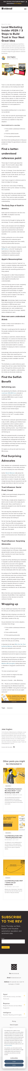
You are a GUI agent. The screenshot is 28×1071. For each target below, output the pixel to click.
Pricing (14, 1021)
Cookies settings (14, 1058)
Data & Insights (14, 1025)
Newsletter (9, 708)
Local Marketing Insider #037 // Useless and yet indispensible (14, 882)
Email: (14, 978)
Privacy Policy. (9, 1045)
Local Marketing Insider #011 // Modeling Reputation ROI (13, 837)
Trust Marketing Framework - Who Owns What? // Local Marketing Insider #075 (13, 791)
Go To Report (17, 3)
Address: (14, 983)
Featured (8, 877)
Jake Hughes (11, 57)
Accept (14, 1061)
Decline (14, 1065)
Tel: (14, 973)
